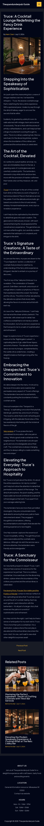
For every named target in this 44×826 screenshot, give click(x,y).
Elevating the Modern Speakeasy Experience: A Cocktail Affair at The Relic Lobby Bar (18, 740)
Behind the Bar (10, 704)
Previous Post (22, 645)
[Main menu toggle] (39, 4)
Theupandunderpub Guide (16, 4)
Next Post (22, 650)
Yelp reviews (8, 431)
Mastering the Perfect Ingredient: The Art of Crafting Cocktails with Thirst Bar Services (20, 697)
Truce (6, 190)
